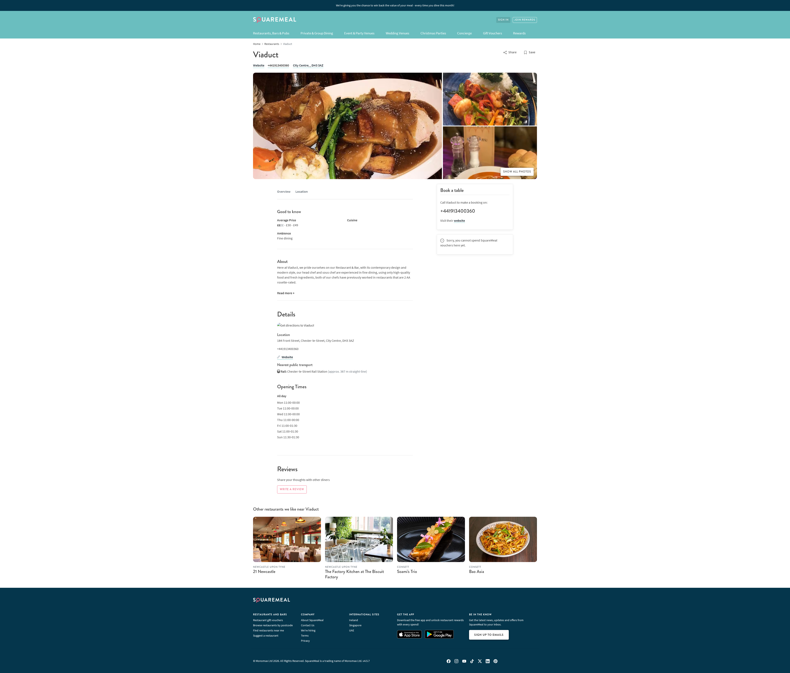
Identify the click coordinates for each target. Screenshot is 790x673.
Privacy (305, 641)
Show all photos (517, 172)
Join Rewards (525, 20)
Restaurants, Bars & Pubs (271, 33)
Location (301, 191)
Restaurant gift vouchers (268, 620)
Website (258, 65)
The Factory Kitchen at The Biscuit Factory (354, 574)
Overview (283, 191)
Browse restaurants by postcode (273, 625)
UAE (351, 630)
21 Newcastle (264, 571)
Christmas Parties (433, 33)
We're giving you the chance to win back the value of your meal (395, 5)
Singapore (355, 625)
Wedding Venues (397, 33)
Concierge (464, 33)
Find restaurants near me (268, 630)
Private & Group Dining (317, 33)
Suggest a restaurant (265, 635)
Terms (305, 635)
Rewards (519, 33)
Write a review (292, 489)
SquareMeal (274, 20)
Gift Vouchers (492, 33)
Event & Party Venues (359, 33)
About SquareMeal (312, 620)
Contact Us (307, 625)
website (459, 220)
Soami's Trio (407, 571)
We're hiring (308, 630)
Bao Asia (476, 571)
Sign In (503, 20)
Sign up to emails (489, 635)
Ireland (353, 620)
